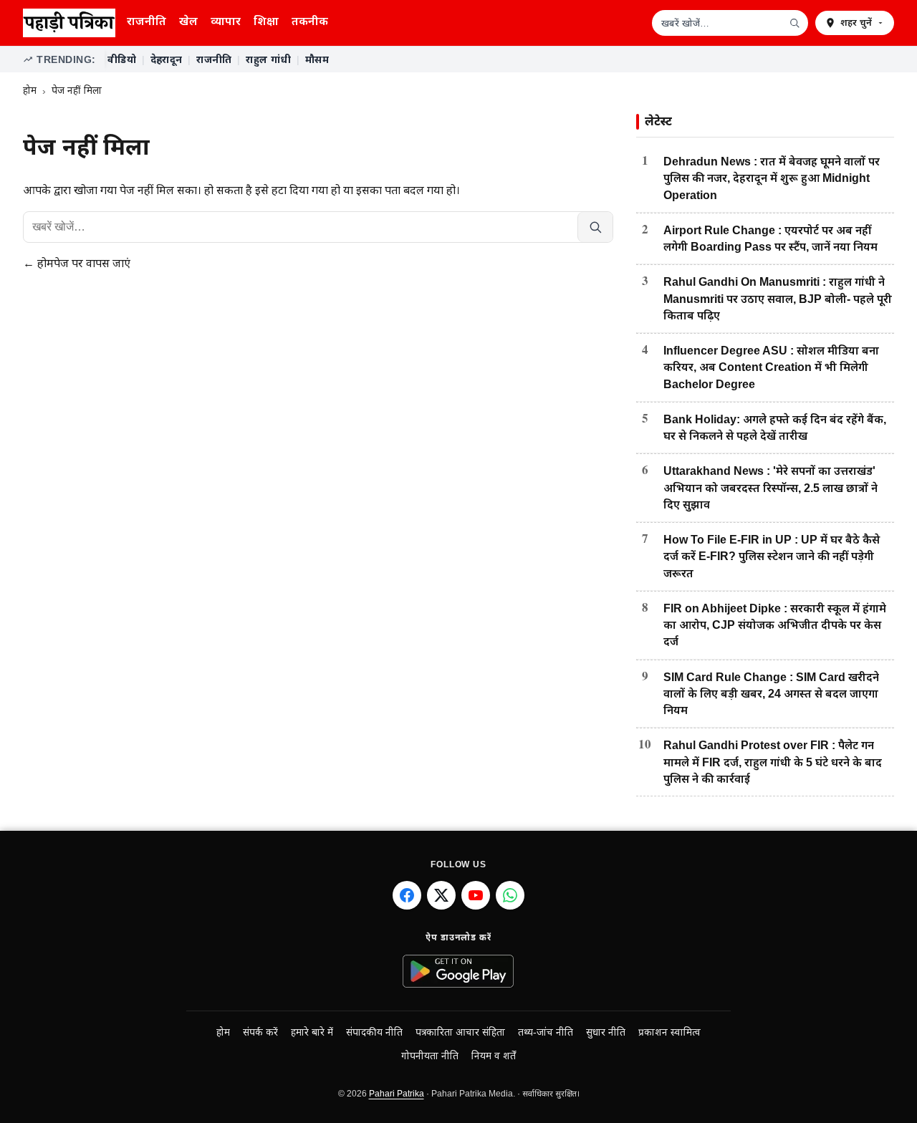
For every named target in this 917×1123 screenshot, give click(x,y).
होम (30, 90)
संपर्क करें (260, 1032)
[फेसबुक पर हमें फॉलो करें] (407, 895)
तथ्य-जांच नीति (545, 1032)
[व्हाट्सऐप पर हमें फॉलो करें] (510, 895)
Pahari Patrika (396, 1093)
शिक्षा (266, 21)
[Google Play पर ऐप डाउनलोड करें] (459, 971)
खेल (188, 21)
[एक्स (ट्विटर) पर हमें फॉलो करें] (441, 895)
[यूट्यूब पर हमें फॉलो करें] (475, 895)
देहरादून (166, 59)
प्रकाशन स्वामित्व (669, 1032)
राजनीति (146, 21)
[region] (499, 59)
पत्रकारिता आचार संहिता (460, 1032)
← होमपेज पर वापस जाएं (76, 263)
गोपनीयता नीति (429, 1056)
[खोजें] (794, 23)
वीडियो (121, 59)
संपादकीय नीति (374, 1032)
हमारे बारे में (312, 1032)
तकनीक (310, 21)
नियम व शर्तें (493, 1056)
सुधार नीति (605, 1032)
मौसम (317, 59)
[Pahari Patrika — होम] (69, 23)
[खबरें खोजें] (595, 227)
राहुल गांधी (268, 59)
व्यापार (226, 21)
